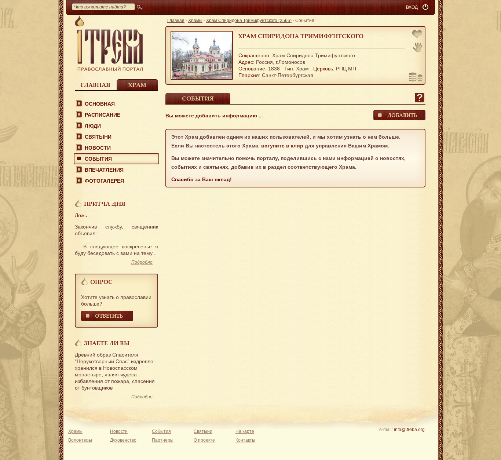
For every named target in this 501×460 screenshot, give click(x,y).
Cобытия (198, 98)
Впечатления (104, 170)
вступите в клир (282, 146)
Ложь (81, 215)
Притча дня (104, 204)
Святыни (98, 137)
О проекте (204, 440)
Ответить (109, 315)
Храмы (195, 20)
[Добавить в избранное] (417, 35)
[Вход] (426, 7)
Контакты (245, 440)
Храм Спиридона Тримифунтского (300, 36)
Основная (100, 104)
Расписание (102, 115)
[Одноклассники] (420, 439)
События (98, 159)
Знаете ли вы (106, 343)
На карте (244, 431)
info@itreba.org (409, 429)
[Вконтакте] (386, 439)
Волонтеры (80, 440)
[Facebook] (397, 439)
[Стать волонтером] (418, 47)
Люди (93, 126)
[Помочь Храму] (416, 78)
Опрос (101, 282)
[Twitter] (409, 439)
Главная (95, 85)
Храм (137, 85)
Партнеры (162, 440)
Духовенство (123, 440)
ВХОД (412, 7)
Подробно (142, 262)
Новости (98, 148)
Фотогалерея (104, 181)
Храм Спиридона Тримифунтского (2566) (249, 20)
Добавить (402, 115)
